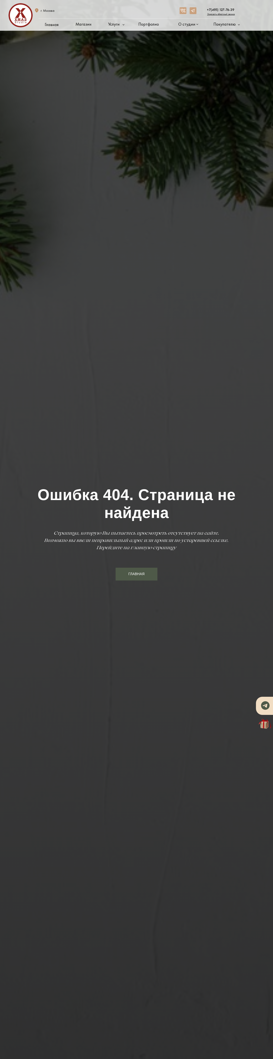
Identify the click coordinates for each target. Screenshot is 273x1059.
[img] (183, 10)
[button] (221, 14)
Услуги (114, 24)
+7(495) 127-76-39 (220, 9)
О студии (186, 24)
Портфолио (148, 24)
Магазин (83, 24)
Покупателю (224, 24)
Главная (52, 24)
